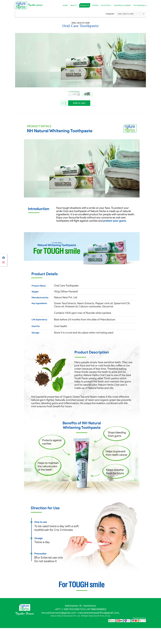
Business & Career (122, 5)
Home (65, 5)
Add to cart (79, 110)
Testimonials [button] (139, 5)
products (84, 5)
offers (95, 5)
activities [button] (105, 5)
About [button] (73, 5)
